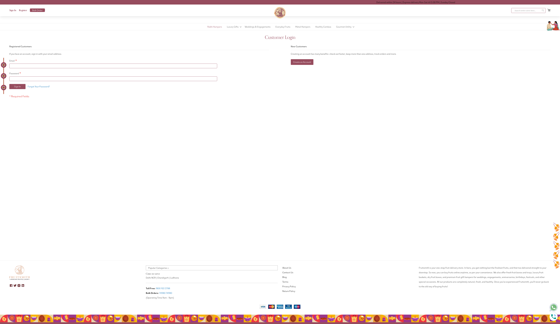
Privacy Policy (289, 286)
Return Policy (288, 291)
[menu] (280, 26)
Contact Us (287, 272)
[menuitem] (215, 26)
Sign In (12, 10)
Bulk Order (37, 10)
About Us (286, 267)
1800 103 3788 (163, 288)
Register (23, 10)
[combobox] (528, 10)
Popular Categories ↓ (158, 267)
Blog (284, 277)
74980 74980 (165, 292)
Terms (285, 281)
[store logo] (280, 13)
